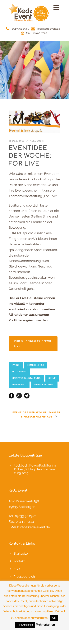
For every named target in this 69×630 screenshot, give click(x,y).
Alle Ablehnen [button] (25, 624)
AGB (16, 569)
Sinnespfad (19, 384)
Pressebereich (24, 576)
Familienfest (35, 365)
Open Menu (56, 7)
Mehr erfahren (45, 624)
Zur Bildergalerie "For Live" (32, 344)
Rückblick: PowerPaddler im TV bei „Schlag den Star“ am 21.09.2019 (34, 469)
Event (16, 365)
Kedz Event (19, 371)
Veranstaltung (44, 384)
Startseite (20, 553)
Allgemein (37, 140)
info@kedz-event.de (48, 28)
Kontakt (19, 561)
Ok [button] (54, 617)
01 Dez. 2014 (17, 140)
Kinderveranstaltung (26, 378)
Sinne (52, 378)
